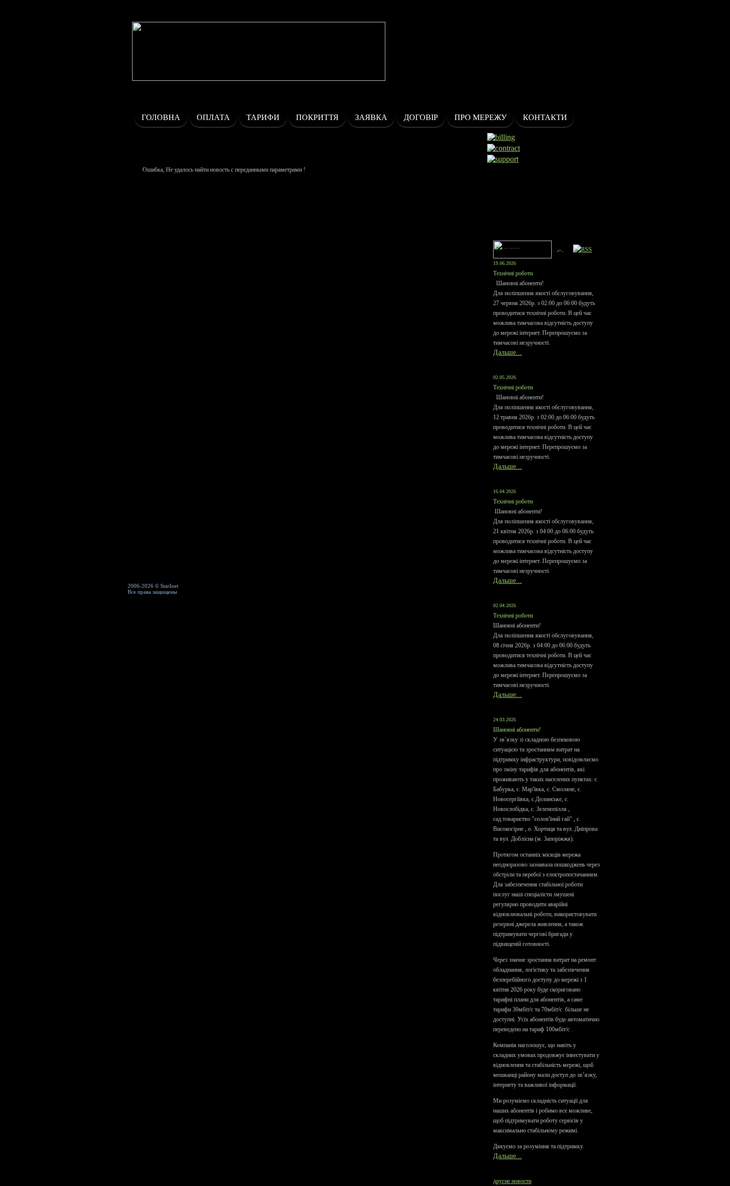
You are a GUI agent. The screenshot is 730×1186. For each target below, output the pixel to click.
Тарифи (263, 117)
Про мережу (480, 117)
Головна (161, 117)
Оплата (213, 117)
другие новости (512, 1181)
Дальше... (507, 352)
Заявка (371, 117)
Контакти (545, 117)
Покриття (317, 117)
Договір (421, 117)
